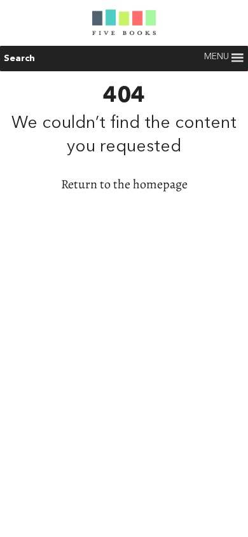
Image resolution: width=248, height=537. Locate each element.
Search (19, 58)
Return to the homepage (124, 184)
